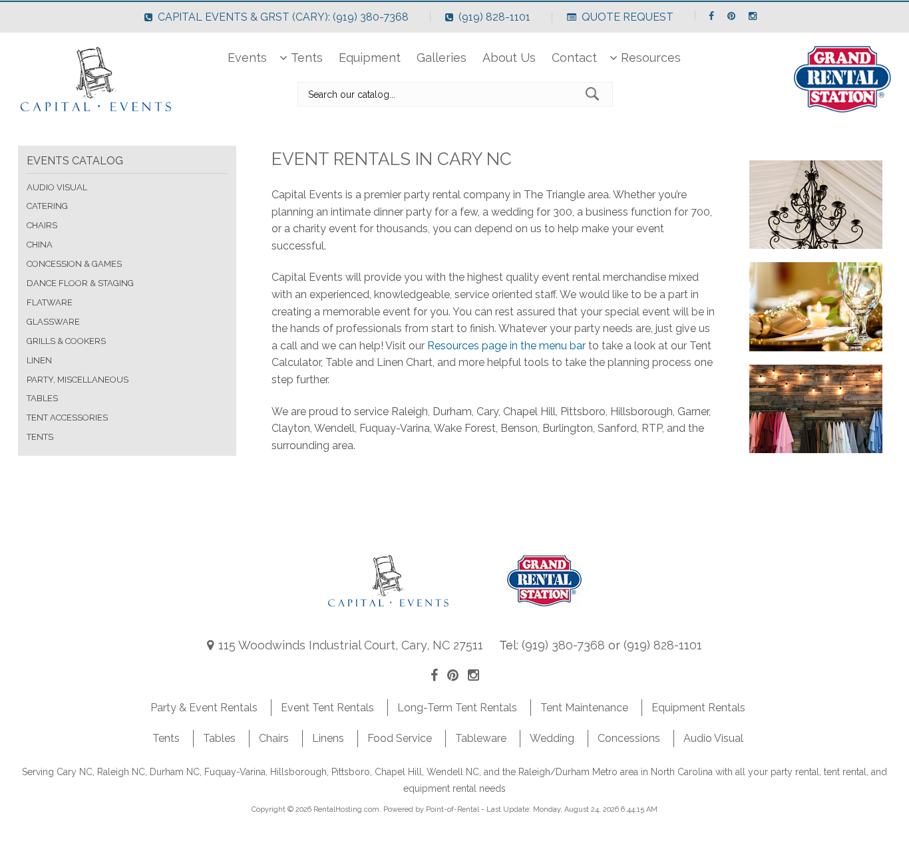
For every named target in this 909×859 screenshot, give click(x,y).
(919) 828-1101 (494, 17)
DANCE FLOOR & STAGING (80, 283)
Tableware (480, 738)
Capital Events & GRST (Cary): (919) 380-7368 (283, 17)
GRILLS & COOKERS (66, 341)
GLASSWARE (53, 322)
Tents (307, 58)
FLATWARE (50, 302)
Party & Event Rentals (204, 707)
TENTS (40, 437)
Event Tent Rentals (327, 707)
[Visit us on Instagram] (473, 675)
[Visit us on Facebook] (434, 675)
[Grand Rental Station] (545, 610)
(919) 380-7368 (563, 645)
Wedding (552, 738)
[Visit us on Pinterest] (452, 675)
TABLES (42, 398)
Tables (219, 738)
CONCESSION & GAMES (74, 264)
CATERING (47, 206)
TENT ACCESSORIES (67, 418)
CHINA (40, 245)
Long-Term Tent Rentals (457, 707)
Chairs (274, 738)
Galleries (441, 58)
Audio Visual (713, 738)
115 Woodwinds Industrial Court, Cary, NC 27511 (350, 645)
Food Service (399, 738)
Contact (574, 58)
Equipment (370, 58)
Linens (328, 738)
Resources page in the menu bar (506, 345)
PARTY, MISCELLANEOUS (77, 380)
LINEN (39, 360)
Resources (651, 58)
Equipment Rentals (698, 707)
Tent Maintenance (584, 707)
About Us (509, 58)
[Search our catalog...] (596, 93)
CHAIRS (42, 225)
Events (247, 58)
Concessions (629, 738)
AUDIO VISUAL (57, 187)
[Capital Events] (388, 610)
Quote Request (627, 17)
